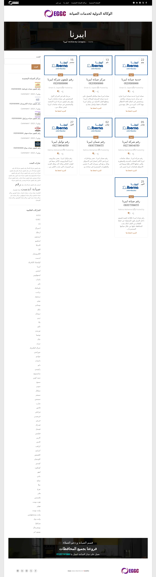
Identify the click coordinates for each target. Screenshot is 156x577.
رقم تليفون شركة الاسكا (33, 168)
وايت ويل (37, 519)
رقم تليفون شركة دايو (24, 173)
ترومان (37, 313)
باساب (38, 279)
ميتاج (38, 480)
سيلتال (38, 390)
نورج (38, 489)
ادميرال (37, 228)
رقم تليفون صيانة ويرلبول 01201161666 (26, 118)
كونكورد (37, 467)
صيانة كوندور (16, 193)
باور (39, 283)
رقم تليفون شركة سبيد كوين (23, 175)
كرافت (38, 446)
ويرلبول (37, 523)
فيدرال (38, 425)
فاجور (38, 407)
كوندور (38, 463)
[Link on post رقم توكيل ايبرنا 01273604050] (60, 127)
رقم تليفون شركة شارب (25, 178)
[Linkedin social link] (136, 2)
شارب (38, 403)
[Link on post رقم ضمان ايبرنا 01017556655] (95, 127)
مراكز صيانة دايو (15, 195)
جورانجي (37, 352)
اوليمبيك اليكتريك (34, 262)
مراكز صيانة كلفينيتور (21, 198)
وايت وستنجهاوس (34, 514)
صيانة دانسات (24, 193)
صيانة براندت (32, 193)
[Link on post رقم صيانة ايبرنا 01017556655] (131, 187)
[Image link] (130, 570)
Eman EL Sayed (125, 87)
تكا (39, 322)
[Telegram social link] (133, 2)
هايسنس (37, 497)
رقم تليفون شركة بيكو (22, 171)
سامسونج (37, 373)
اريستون (37, 236)
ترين (38, 318)
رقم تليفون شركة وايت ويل (29, 185)
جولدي (38, 356)
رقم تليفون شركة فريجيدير (29, 180)
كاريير (38, 438)
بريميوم (37, 296)
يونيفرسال (36, 527)
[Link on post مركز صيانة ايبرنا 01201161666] (95, 65)
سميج (38, 382)
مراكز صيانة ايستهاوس (26, 195)
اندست (37, 258)
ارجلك (38, 232)
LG (39, 224)
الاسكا (38, 245)
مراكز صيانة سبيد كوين (34, 198)
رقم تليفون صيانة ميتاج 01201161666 (27, 148)
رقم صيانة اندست (27, 186)
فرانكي (37, 412)
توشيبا (38, 335)
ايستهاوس (36, 275)
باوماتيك (37, 288)
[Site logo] (13, 2)
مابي (38, 476)
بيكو (39, 309)
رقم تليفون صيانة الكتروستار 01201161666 (24, 104)
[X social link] (143, 2)
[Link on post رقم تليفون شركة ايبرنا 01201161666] (60, 65)
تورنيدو (38, 331)
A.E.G (38, 215)
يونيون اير (37, 532)
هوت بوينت (36, 502)
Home (90, 42)
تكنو (39, 326)
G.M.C (38, 219)
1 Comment (25, 94)
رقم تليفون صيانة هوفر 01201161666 (27, 133)
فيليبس (37, 433)
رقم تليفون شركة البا (21, 168)
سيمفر (38, 395)
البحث (38, 57)
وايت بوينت (36, 510)
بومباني (37, 305)
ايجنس (38, 271)
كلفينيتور (37, 455)
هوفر (38, 506)
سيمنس (37, 399)
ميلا (39, 485)
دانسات (37, 360)
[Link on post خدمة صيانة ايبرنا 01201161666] (131, 65)
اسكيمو (37, 241)
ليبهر (38, 472)
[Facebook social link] (146, 2)
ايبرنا (131, 75)
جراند (38, 343)
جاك (38, 339)
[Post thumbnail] (37, 85)
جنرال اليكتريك (35, 348)
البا (39, 249)
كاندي (38, 442)
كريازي (37, 450)
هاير (39, 493)
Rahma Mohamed (125, 150)
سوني (38, 386)
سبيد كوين (36, 378)
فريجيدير (37, 416)
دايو (39, 365)
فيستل (38, 429)
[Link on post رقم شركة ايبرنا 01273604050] (131, 127)
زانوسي (37, 369)
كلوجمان (37, 459)
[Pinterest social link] (140, 2)
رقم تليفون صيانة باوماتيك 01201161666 (25, 89)
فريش (38, 420)
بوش (38, 301)
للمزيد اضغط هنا (131, 111)
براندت (38, 292)
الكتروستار (36, 254)
